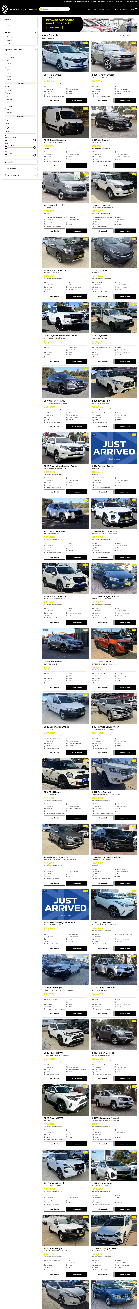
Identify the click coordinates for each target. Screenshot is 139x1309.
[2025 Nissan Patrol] (65, 1165)
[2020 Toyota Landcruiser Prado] (65, 448)
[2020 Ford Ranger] (65, 1230)
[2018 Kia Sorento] (114, 122)
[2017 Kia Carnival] (65, 56)
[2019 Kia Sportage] (114, 1165)
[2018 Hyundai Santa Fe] (65, 839)
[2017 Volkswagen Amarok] (114, 1100)
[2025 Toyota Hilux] (114, 382)
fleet (125, 9)
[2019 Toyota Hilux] (114, 317)
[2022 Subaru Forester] (65, 252)
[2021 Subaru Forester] (65, 513)
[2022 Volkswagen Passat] (114, 578)
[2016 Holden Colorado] (114, 1034)
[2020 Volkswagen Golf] (114, 1230)
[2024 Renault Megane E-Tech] (114, 839)
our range (92, 9)
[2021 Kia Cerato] (114, 252)
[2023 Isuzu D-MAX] (114, 643)
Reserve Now (77, 101)
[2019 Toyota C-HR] (114, 904)
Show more (20, 83)
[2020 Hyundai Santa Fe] (114, 513)
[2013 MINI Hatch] (65, 774)
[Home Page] (5, 9)
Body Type (8, 128)
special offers (104, 9)
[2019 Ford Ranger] (114, 187)
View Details (54, 101)
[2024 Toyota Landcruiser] (114, 708)
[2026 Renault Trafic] (65, 187)
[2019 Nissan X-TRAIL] (65, 382)
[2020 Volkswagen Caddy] (65, 708)
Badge (7, 120)
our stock (117, 9)
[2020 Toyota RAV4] (65, 1034)
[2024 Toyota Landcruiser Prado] (65, 317)
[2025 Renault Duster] (114, 56)
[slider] (6, 140)
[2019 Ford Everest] (114, 774)
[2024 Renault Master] (65, 122)
